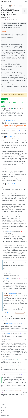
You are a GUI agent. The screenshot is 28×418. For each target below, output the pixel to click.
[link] (5, 19)
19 (2, 19)
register (15, 94)
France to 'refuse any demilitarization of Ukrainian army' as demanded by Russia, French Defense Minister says (10, 12)
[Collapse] (2, 109)
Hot (3, 102)
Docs (2, 410)
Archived (3, 31)
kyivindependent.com (5, 17)
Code (2, 413)
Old (22, 102)
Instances (3, 407)
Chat (3, 105)
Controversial (12, 102)
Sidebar (4, 99)
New (19, 102)
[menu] (26, 1)
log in (10, 94)
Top (6, 102)
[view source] (17, 19)
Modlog (3, 404)
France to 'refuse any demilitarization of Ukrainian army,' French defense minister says (14, 25)
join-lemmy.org (5, 415)
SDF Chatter (7, 1)
